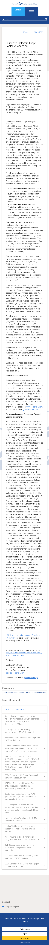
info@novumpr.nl (12, 907)
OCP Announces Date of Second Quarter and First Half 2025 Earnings (21, 857)
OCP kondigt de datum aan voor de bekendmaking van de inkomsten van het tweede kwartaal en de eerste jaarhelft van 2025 (21, 809)
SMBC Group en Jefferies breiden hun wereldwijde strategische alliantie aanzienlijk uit (20, 847)
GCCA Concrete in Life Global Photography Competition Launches (22, 865)
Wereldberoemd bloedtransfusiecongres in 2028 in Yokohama (22, 739)
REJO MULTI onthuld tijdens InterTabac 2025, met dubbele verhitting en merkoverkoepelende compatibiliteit (20, 786)
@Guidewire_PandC (31, 409)
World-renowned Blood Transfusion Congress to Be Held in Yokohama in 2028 (22, 838)
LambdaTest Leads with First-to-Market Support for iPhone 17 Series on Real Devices (20, 829)
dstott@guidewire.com (15, 673)
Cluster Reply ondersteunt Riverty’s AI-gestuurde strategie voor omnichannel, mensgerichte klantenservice (20, 796)
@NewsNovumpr (31, 678)
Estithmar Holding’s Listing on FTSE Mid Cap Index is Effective (21, 819)
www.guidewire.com (34, 407)
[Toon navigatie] (31, 11)
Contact (18, 10)
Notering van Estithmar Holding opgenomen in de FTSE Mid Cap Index (20, 731)
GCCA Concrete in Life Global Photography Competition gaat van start (22, 776)
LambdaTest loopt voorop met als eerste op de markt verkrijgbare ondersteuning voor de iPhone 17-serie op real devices (21, 748)
